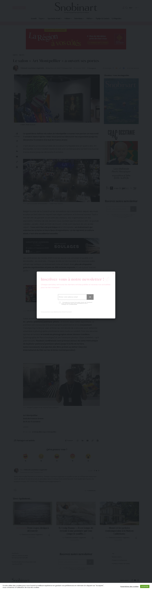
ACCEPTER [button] (144, 586)
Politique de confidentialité (69, 304)
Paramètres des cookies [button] (129, 586)
